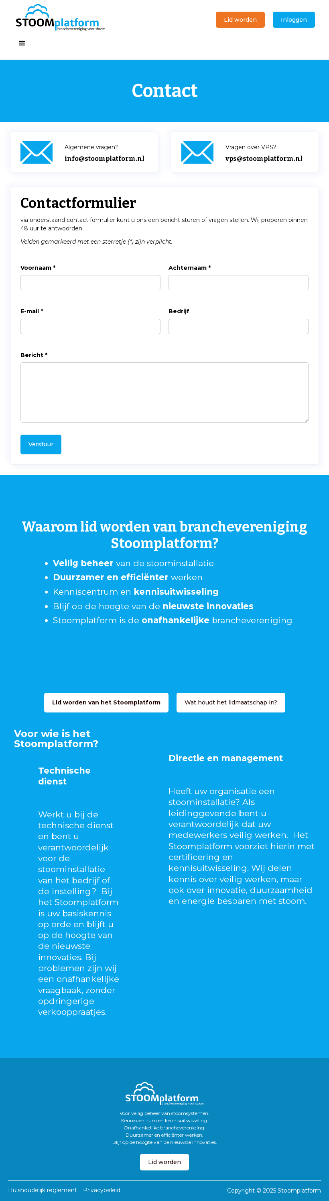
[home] (60, 17)
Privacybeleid (101, 1190)
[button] (22, 43)
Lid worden (240, 19)
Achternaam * (190, 267)
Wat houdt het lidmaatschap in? (231, 702)
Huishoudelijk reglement (42, 1190)
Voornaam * (37, 267)
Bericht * (33, 355)
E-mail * (31, 311)
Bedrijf (179, 311)
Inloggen (294, 19)
